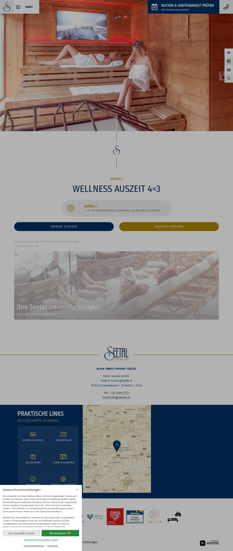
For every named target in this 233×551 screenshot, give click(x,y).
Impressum (52, 545)
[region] (41, 510)
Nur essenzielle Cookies (21, 533)
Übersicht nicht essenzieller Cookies (41, 539)
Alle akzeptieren (58, 533)
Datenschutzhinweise (34, 545)
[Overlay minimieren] (77, 489)
